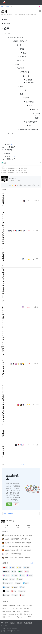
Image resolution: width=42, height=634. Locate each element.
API (2, 623)
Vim (21, 571)
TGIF (22, 595)
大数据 (15, 575)
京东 (14, 591)
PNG (30, 614)
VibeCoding (26, 611)
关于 (16, 504)
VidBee (4, 605)
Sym (15, 631)
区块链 (27, 567)
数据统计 (12, 623)
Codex (4, 614)
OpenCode (23, 617)
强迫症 (30, 575)
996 (28, 571)
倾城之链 (22, 591)
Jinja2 (16, 614)
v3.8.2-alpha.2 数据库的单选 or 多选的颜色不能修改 (19, 557)
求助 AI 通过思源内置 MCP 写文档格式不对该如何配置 (19, 546)
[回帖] (40, 11)
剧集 (21, 614)
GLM (14, 611)
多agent (19, 611)
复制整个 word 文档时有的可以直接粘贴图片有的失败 (19, 543)
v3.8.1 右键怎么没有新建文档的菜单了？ (3, 402)
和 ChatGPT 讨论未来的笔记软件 (3, 228)
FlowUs (7, 591)
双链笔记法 (3, 257)
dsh (24, 605)
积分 (28, 526)
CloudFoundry (9, 583)
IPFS (23, 575)
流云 (21, 608)
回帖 (6, 526)
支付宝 (27, 583)
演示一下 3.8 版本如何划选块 (3, 361)
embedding (11, 614)
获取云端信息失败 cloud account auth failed (18, 535)
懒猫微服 (8, 611)
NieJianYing (4, 168)
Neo (3, 611)
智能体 (4, 617)
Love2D (7, 575)
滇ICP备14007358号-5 (7, 631)
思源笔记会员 (28, 623)
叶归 (13, 567)
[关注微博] (4, 628)
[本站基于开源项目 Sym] (1, 628)
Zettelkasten (11, 605)
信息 (22, 465)
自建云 (26, 614)
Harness (19, 605)
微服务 (15, 595)
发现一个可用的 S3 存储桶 (13, 554)
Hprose (15, 587)
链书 (20, 567)
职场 (23, 587)
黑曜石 (19, 583)
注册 (9, 504)
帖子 (17, 526)
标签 (31, 563)
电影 (13, 579)
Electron (7, 571)
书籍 (6, 579)
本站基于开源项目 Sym (31, 6)
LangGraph (29, 605)
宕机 (6, 567)
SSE (10, 608)
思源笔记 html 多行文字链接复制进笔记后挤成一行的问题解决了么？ (19, 550)
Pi (3, 608)
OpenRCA (26, 608)
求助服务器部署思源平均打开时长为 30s (17, 539)
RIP (15, 571)
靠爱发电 (19, 623)
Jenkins (7, 595)
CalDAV (10, 617)
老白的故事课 (3, 198)
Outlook (7, 587)
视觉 (6, 608)
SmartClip (16, 617)
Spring (20, 579)
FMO (29, 617)
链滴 (6, 625)
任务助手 (15, 608)
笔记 (4, 163)
